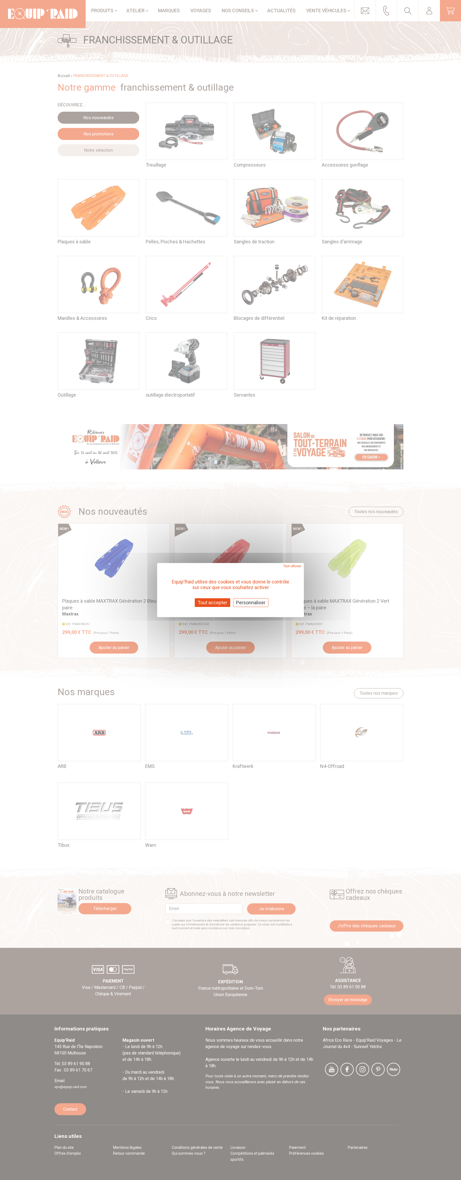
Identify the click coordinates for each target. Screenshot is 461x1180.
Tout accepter (212, 602)
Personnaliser (250, 602)
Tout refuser (292, 566)
